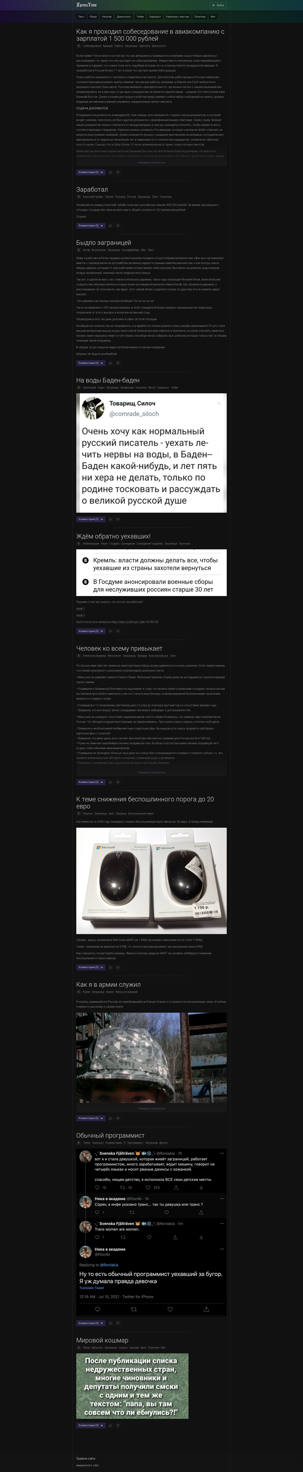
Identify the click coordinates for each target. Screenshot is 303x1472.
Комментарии (114, 1142)
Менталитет (114, 655)
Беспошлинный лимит (141, 813)
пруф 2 (80, 615)
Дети (143, 1347)
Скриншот (155, 16)
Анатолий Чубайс (93, 196)
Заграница (131, 45)
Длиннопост (124, 16)
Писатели (141, 387)
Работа (119, 45)
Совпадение (128, 543)
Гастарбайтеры (130, 250)
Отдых (101, 387)
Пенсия (109, 196)
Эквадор (142, 655)
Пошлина (121, 813)
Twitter (140, 16)
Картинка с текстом (177, 16)
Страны (123, 1347)
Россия (131, 196)
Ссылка (81, 216)
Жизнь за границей (126, 991)
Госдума (114, 543)
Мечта (152, 387)
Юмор (93, 16)
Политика (200, 16)
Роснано (120, 196)
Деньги (163, 1142)
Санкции (134, 1347)
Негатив (107, 16)
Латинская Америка (94, 655)
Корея (86, 991)
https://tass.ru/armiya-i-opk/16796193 (134, 622)
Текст (81, 16)
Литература (127, 387)
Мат (213, 16)
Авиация (108, 45)
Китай (86, 250)
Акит (111, 813)
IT (125, 1142)
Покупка (88, 813)
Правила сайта (85, 1458)
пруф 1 (80, 608)
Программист (135, 1142)
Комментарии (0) (89, 172)
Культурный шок (158, 655)
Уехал (104, 543)
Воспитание (99, 250)
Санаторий (89, 387)
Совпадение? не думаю (150, 543)
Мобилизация (91, 543)
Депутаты (97, 1347)
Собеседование (92, 45)
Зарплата (144, 45)
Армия (110, 991)
